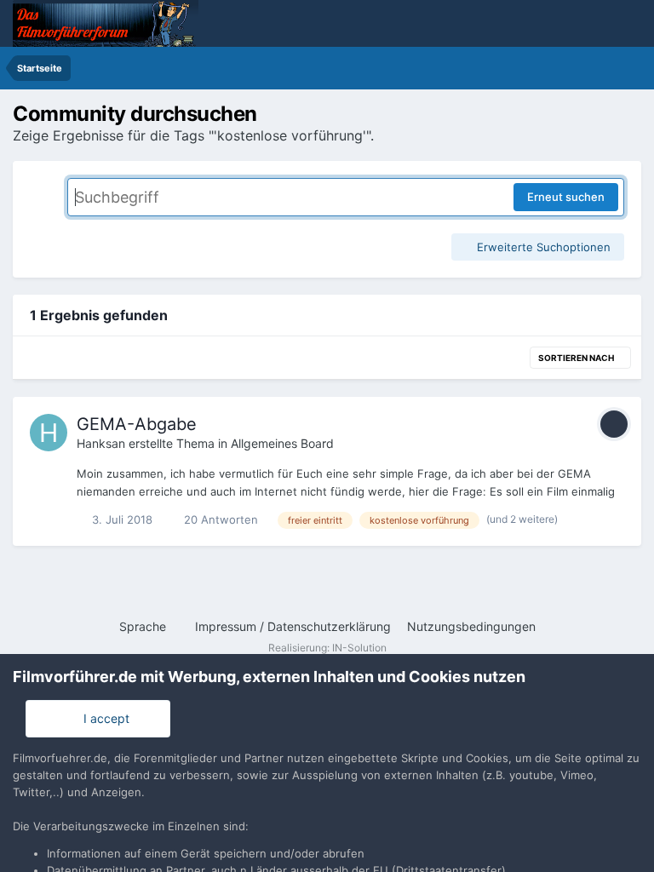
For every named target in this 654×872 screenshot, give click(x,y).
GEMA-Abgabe (137, 424)
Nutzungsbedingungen (471, 626)
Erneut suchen (566, 197)
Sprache (144, 626)
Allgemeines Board (282, 443)
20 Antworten (219, 519)
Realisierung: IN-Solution (327, 647)
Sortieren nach (577, 358)
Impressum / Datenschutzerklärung (293, 626)
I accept (103, 718)
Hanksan (101, 443)
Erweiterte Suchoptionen (542, 247)
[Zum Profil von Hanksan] (48, 432)
